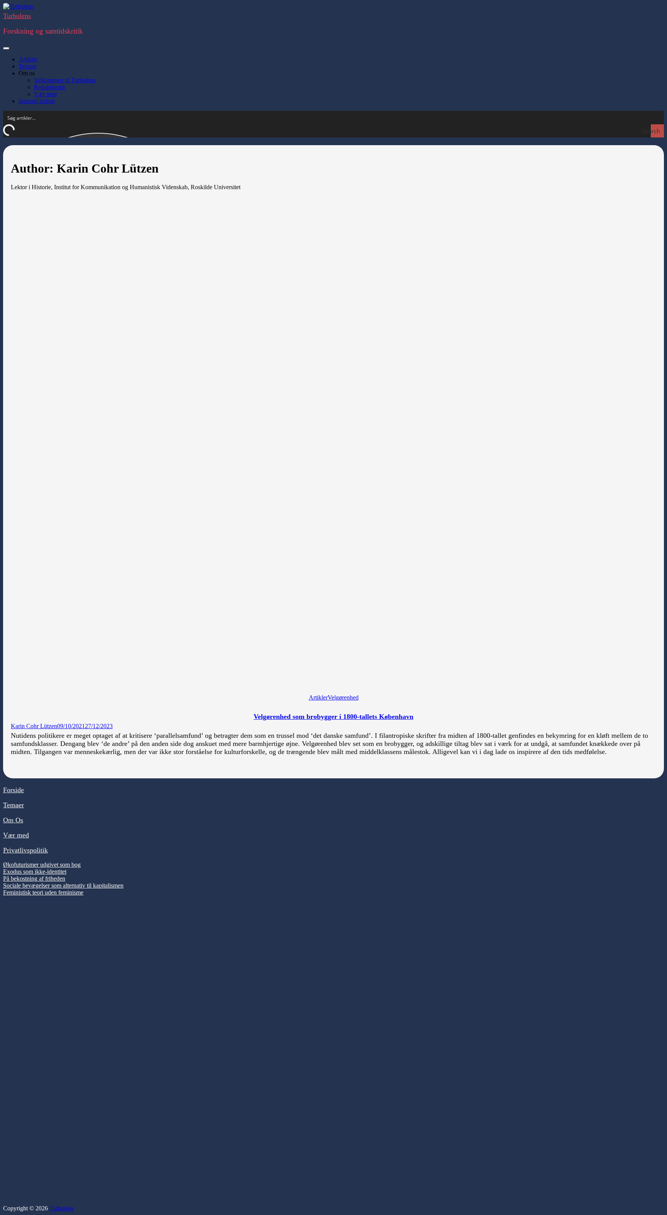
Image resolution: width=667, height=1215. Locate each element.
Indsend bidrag (37, 101)
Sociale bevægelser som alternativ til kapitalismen (63, 885)
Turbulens (17, 16)
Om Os (13, 820)
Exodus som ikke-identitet (34, 871)
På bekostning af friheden (34, 878)
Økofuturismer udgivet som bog (42, 864)
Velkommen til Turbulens (64, 80)
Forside (13, 790)
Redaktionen (49, 87)
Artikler (28, 59)
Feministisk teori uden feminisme (43, 892)
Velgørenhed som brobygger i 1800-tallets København (333, 716)
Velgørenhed (343, 697)
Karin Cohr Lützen (34, 726)
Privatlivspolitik (25, 850)
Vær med (45, 94)
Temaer (28, 66)
